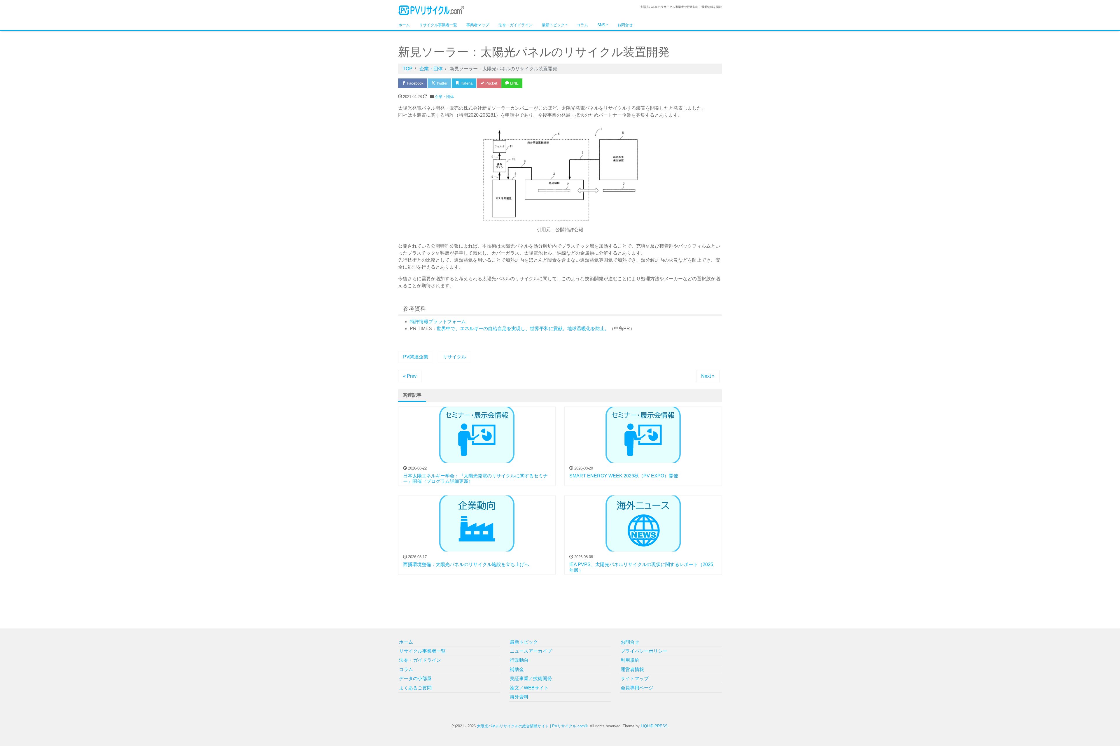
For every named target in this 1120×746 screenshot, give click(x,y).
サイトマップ (635, 678)
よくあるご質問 (415, 687)
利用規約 (630, 660)
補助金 (517, 669)
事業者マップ (477, 25)
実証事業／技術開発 (531, 678)
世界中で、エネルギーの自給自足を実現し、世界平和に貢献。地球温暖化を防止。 (523, 328)
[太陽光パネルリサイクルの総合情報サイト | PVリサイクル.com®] (431, 10)
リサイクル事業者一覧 (438, 25)
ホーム (404, 25)
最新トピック (553, 25)
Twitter (441, 83)
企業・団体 (444, 96)
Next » (708, 376)
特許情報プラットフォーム (438, 321)
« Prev (409, 376)
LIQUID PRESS (654, 726)
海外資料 (519, 696)
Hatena (466, 83)
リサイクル (454, 356)
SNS (601, 25)
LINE (514, 83)
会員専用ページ (637, 687)
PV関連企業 (415, 356)
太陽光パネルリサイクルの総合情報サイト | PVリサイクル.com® (532, 726)
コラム (582, 25)
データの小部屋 (415, 678)
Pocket (490, 83)
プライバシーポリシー (644, 651)
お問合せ (625, 25)
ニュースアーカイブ (531, 651)
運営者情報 (632, 669)
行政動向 (519, 660)
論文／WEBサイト (529, 687)
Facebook (415, 83)
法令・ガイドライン (515, 25)
